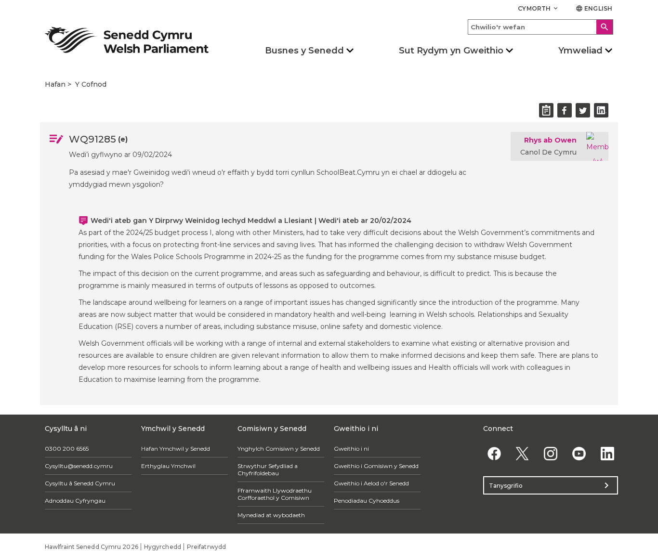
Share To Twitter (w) (583, 110)
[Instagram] (551, 453)
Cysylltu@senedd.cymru (79, 465)
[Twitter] (522, 453)
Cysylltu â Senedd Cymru (80, 483)
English (594, 8)
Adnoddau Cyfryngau (75, 500)
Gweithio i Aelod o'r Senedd (371, 483)
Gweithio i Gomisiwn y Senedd (376, 465)
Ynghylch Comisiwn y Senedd (278, 448)
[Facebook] (494, 453)
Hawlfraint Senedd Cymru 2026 (91, 546)
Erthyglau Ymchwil (168, 465)
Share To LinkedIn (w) (601, 110)
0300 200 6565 (67, 448)
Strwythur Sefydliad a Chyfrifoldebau (267, 469)
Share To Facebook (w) (564, 110)
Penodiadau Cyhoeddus (366, 500)
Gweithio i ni (351, 448)
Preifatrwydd (206, 546)
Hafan (55, 84)
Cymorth (538, 8)
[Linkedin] (607, 453)
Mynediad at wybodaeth (271, 515)
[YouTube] (579, 453)
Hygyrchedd (162, 546)
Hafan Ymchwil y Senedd (175, 448)
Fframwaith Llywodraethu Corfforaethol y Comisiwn (274, 494)
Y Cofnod (90, 84)
